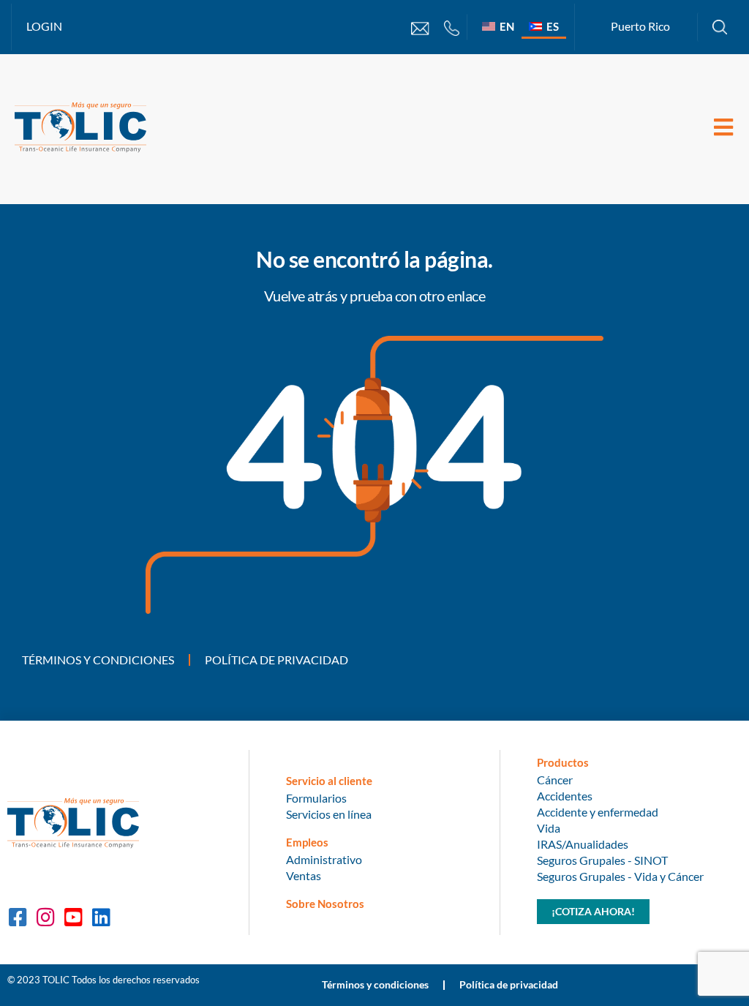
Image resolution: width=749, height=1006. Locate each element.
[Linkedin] (101, 917)
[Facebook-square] (17, 917)
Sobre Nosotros (325, 903)
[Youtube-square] (73, 917)
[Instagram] (45, 917)
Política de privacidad (276, 660)
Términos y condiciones (98, 660)
